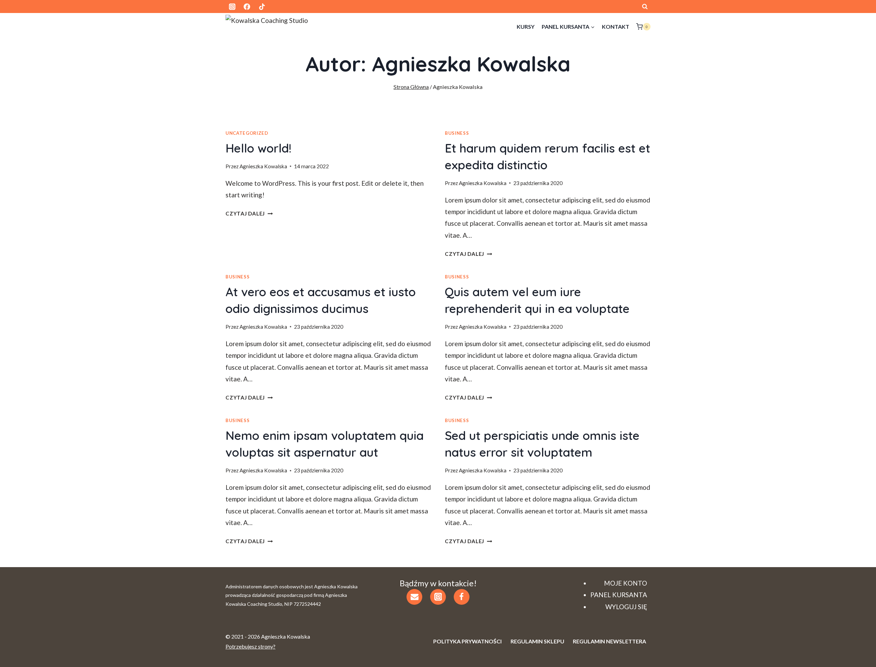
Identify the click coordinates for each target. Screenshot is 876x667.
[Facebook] (247, 6)
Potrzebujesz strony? (250, 646)
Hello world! (259, 148)
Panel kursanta (618, 595)
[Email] (414, 597)
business (457, 133)
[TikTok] (261, 6)
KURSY (525, 26)
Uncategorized (247, 133)
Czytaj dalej (249, 213)
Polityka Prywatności (467, 641)
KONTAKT (615, 26)
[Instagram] (232, 6)
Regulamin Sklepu (537, 641)
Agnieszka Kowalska (263, 166)
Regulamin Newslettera (609, 641)
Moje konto (625, 583)
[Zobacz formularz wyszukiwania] (644, 6)
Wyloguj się (626, 607)
